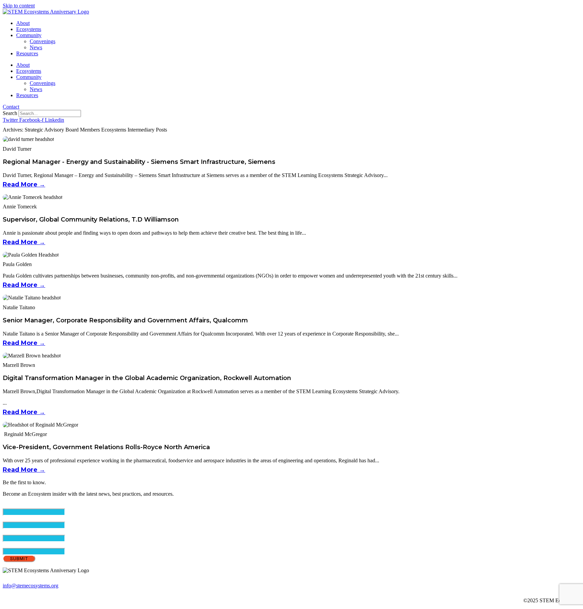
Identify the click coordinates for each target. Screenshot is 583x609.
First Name (26, 518)
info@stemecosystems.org (30, 585)
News (36, 47)
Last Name (26, 531)
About (23, 23)
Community (28, 35)
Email (20, 505)
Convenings (42, 41)
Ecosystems (28, 29)
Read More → (24, 184)
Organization (16, 545)
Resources (27, 53)
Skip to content (19, 5)
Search (10, 113)
